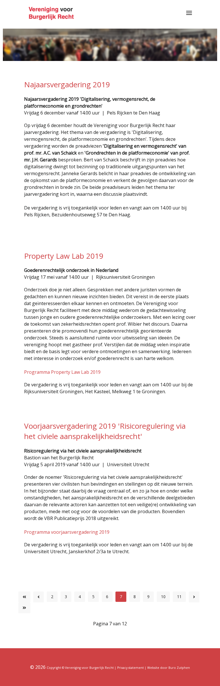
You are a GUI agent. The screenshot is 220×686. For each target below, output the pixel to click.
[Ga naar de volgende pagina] (194, 597)
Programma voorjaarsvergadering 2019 (66, 532)
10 (163, 596)
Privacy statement (130, 668)
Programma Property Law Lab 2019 (62, 372)
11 (179, 596)
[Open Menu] (189, 12)
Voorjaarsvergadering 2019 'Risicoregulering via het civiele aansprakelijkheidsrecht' (105, 431)
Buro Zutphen (179, 668)
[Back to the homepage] (52, 13)
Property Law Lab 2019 (63, 256)
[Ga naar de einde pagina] (24, 607)
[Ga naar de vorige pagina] (38, 597)
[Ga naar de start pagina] (24, 597)
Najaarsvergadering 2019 (67, 84)
